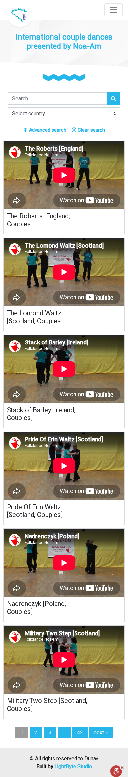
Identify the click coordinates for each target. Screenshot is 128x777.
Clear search (88, 130)
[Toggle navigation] (113, 9)
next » (101, 733)
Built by (64, 766)
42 (80, 733)
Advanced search (44, 130)
